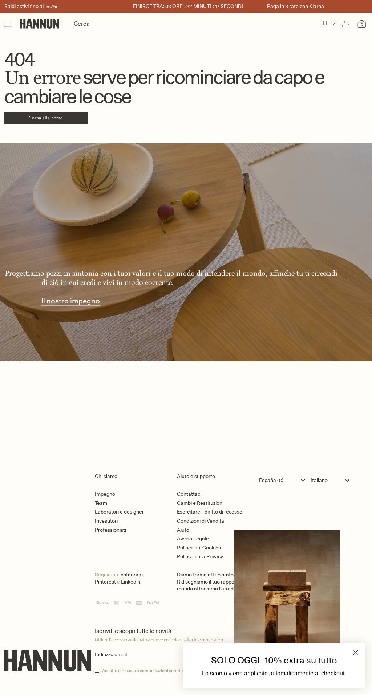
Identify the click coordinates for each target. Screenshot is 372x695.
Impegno (105, 494)
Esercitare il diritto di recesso (209, 512)
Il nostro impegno (70, 301)
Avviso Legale (193, 538)
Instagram (131, 574)
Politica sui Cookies (199, 548)
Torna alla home (46, 118)
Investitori (106, 521)
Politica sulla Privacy (200, 556)
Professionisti (110, 530)
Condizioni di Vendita (200, 521)
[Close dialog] (355, 652)
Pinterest (105, 582)
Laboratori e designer (119, 512)
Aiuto (183, 530)
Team (101, 503)
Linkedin (130, 582)
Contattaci (189, 494)
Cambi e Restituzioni (200, 503)
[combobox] (284, 480)
